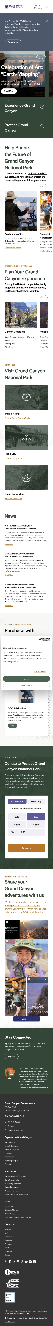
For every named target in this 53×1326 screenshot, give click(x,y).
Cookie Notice (33, 1318)
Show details (40, 671)
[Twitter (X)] (6, 1261)
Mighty (15, 1318)
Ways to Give (9, 1206)
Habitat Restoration (11, 1187)
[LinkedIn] (14, 1262)
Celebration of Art (13, 247)
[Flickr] (30, 1261)
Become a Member (11, 1210)
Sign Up (11, 1056)
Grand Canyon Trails (12, 1180)
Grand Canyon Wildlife (13, 1183)
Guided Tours (9, 1157)
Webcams (8, 1164)
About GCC (9, 1229)
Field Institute (9, 1236)
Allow (26, 678)
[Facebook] (10, 1261)
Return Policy (43, 1318)
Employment (9, 1244)
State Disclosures (10, 1322)
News (7, 1247)
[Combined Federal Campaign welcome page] (26, 1283)
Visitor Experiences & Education (16, 1194)
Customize (25, 685)
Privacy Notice (23, 1318)
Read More (9, 544)
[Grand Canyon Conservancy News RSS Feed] (34, 1261)
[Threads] (22, 1261)
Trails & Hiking (10, 1142)
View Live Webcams (13, 498)
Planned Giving (10, 1214)
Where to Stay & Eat (14, 458)
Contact (7, 1255)
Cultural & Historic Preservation (16, 1176)
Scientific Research (12, 1191)
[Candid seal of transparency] (26, 1297)
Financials (8, 1251)
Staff (6, 1233)
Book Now (13, 42)
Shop (13, 725)
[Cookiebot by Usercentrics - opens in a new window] (39, 639)
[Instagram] (18, 1261)
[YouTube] (26, 1262)
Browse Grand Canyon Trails (17, 418)
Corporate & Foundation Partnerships (18, 1217)
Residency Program (11, 1160)
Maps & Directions (11, 1146)
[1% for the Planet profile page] (26, 1272)
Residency (8, 1240)
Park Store (8, 1153)
